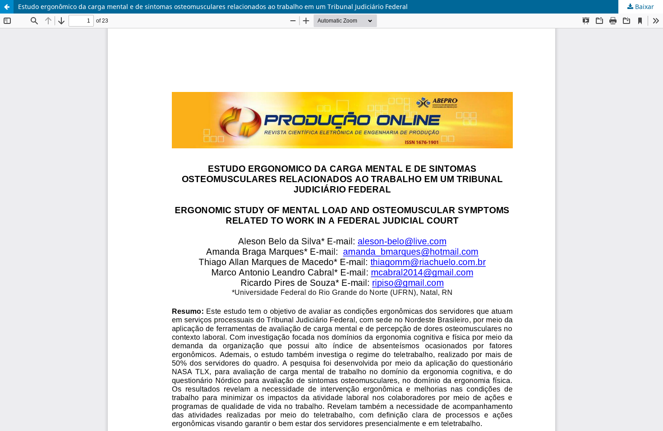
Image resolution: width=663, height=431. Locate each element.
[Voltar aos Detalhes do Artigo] (7, 7)
